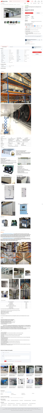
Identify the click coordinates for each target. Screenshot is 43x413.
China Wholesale (19, 408)
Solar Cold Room (21, 400)
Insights (37, 408)
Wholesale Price (22, 408)
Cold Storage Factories (18, 403)
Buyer (27, 3)
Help (31, 3)
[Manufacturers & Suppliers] (4, 1)
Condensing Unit (23, 393)
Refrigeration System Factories (25, 403)
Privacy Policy (31, 410)
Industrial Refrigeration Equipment (27, 400)
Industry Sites (25, 408)
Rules (41, 3)
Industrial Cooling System (3, 400)
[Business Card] (41, 49)
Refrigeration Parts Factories (4, 403)
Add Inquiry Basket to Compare (12, 24)
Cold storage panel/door (13, 394)
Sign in (41, 1)
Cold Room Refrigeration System (32, 403)
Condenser (33, 393)
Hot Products (6, 408)
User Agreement (25, 410)
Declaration (28, 410)
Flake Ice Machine (34, 400)
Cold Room (15, 4)
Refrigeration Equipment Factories (11, 403)
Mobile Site (35, 408)
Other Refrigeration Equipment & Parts (14, 400)
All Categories (2, 3)
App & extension (34, 3)
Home (1, 4)
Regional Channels (29, 408)
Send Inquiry (37, 52)
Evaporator (2, 394)
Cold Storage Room (18, 4)
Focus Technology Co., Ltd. (17, 410)
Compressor (12, 393)
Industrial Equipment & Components (5, 4)
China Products (9, 408)
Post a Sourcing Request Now (18, 361)
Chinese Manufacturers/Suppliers (14, 408)
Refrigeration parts (23, 394)
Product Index (32, 408)
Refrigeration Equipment (11, 4)
